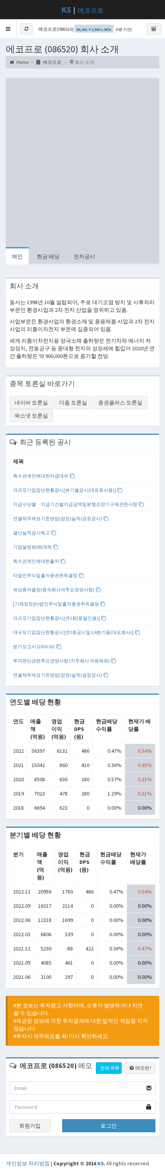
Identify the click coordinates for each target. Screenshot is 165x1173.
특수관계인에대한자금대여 (41, 476)
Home (22, 62)
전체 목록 (109, 1068)
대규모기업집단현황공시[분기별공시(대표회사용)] (65, 490)
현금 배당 (48, 256)
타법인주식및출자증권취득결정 (45, 575)
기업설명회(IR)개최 (33, 547)
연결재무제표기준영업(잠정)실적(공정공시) (58, 518)
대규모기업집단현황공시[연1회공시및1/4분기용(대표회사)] (73, 632)
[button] (8, 28)
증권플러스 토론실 (120, 402)
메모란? (143, 1068)
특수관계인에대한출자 (36, 561)
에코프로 (91, 10)
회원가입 (30, 1125)
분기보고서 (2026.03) (34, 646)
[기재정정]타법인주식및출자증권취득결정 (56, 604)
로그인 (109, 1125)
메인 (17, 256)
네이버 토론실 (31, 402)
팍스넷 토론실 (31, 415)
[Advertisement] (82, 160)
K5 (100, 1163)
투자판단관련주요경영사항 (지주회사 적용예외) (62, 661)
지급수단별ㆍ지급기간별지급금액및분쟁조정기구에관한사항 (75, 504)
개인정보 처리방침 (28, 1163)
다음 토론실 (73, 402)
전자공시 (84, 256)
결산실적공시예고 (32, 533)
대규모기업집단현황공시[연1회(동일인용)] (57, 618)
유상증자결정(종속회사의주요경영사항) (54, 589)
